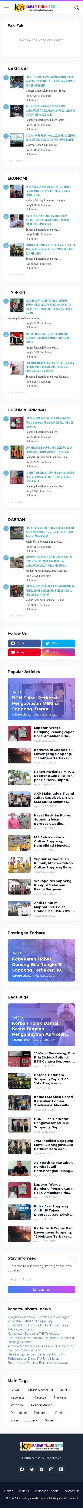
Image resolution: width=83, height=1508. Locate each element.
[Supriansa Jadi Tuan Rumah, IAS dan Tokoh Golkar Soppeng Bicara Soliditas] (19, 865)
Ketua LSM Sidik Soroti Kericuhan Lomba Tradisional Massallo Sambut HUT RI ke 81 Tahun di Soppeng (53, 1101)
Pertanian (41, 1413)
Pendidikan (18, 1413)
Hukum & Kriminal (39, 1390)
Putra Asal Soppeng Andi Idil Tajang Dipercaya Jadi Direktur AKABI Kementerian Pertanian (54, 1210)
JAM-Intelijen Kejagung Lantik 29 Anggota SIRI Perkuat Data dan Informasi (53, 1145)
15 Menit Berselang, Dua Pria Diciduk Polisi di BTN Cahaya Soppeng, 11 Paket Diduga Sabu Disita (50, 477)
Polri (58, 1413)
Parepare (17, 1405)
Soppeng (31, 1420)
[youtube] (41, 1469)
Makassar (40, 1397)
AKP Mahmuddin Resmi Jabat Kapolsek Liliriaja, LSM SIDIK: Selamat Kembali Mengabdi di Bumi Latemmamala (54, 797)
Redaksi (23, 1491)
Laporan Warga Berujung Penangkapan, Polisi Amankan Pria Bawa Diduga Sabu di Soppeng (49, 422)
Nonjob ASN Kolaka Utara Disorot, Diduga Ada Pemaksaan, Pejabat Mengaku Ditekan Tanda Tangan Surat (50, 532)
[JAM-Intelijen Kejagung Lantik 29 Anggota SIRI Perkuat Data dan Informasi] (19, 1146)
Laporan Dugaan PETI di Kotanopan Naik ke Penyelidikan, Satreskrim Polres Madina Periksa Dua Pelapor (50, 590)
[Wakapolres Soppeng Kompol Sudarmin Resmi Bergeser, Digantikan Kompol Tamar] (19, 887)
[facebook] (22, 1469)
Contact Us (71, 1491)
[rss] (61, 1469)
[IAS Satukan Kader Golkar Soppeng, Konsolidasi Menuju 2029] (19, 843)
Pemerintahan (41, 1405)
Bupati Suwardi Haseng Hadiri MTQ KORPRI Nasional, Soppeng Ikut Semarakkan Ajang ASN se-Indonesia (50, 81)
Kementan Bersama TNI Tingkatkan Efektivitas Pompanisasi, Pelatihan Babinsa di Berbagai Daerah (41, 1338)
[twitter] (32, 1469)
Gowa (14, 1390)
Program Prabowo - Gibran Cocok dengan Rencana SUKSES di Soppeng (39, 1319)
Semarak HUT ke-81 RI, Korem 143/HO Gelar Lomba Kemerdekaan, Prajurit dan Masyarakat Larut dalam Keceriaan (49, 561)
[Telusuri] (76, 7)
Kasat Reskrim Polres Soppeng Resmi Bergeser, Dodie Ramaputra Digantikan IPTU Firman (53, 819)
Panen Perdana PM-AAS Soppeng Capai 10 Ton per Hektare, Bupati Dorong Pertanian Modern (54, 776)
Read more (46, 95)
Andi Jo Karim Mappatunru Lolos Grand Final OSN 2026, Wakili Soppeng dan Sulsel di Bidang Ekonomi (53, 907)
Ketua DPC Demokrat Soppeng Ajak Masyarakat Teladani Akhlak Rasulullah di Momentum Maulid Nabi (50, 110)
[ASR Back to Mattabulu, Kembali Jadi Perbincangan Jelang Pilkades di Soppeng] (19, 1168)
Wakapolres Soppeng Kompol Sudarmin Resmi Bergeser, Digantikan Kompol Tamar (53, 885)
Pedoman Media (46, 1491)
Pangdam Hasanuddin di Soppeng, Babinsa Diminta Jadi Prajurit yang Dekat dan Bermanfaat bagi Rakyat (50, 367)
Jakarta (65, 1390)
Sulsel (49, 1420)
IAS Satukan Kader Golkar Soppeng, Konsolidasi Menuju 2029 (50, 841)
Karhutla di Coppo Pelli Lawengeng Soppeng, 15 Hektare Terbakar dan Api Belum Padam (53, 754)
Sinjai (14, 1420)
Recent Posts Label (16, 161)
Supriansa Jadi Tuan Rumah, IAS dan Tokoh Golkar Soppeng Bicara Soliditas (54, 863)
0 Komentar (33, 100)
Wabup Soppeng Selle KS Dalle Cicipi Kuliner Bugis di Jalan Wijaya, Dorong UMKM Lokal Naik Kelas (47, 220)
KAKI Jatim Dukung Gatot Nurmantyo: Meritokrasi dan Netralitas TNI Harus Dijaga (48, 338)
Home (8, 1491)
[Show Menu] (6, 7)
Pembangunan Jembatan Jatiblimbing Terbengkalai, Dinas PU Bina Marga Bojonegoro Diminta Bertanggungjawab (38, 1359)
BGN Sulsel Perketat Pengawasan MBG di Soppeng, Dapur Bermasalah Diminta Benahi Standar (51, 1123)
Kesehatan (18, 1397)
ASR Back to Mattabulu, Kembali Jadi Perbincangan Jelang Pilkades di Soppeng (54, 1167)
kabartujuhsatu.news (32, 1498)
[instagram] (51, 1469)
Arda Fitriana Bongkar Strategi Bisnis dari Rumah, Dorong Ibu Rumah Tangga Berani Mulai (48, 191)
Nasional (60, 1397)
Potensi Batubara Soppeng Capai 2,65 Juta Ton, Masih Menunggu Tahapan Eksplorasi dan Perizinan (50, 249)
